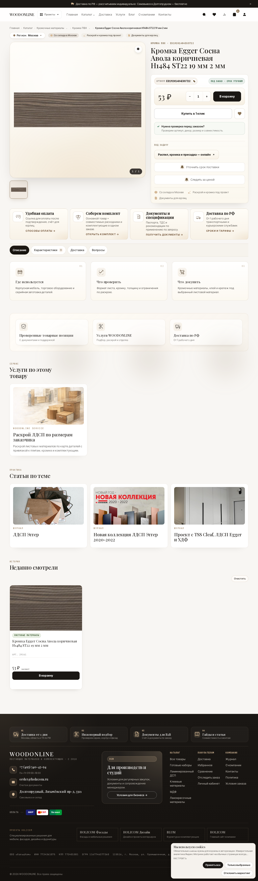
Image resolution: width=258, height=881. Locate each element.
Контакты (164, 14)
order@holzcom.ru (33, 779)
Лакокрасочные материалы (180, 800)
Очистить (240, 578)
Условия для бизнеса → (132, 795)
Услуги (120, 14)
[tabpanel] (129, 280)
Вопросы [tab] (98, 250)
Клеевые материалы (177, 783)
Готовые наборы (181, 765)
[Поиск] (204, 14)
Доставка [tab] (77, 250)
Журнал (231, 759)
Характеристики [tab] (47, 250)
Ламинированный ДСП (182, 773)
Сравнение (205, 771)
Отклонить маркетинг (237, 873)
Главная (72, 14)
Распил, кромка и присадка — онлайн (184, 154)
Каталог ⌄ (88, 14)
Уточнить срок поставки (202, 167)
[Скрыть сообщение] (250, 4)
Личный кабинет (209, 783)
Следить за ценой (202, 179)
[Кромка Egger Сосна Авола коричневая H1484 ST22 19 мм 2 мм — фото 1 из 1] (19, 190)
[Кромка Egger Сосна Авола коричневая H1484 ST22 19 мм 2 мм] (46, 608)
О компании (146, 14)
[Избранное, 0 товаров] (214, 14)
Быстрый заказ (24, 683)
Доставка (105, 14)
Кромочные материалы (50, 27)
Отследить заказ (209, 777)
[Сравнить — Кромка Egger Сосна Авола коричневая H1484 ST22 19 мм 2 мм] (77, 598)
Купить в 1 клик (193, 113)
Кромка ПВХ (79, 27)
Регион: (25, 35)
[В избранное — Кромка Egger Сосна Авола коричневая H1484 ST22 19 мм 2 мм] (239, 113)
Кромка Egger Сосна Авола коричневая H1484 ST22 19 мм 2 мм (44, 643)
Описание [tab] (19, 250)
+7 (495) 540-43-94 (32, 767)
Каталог (28, 27)
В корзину (227, 96)
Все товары (177, 759)
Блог (132, 14)
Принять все (213, 864)
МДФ (173, 792)
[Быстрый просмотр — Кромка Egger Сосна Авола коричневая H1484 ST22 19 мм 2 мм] (70, 590)
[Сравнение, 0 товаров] (224, 14)
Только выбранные (238, 864)
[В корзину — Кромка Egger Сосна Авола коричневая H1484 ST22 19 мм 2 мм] (70, 598)
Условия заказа (236, 783)
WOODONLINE (22, 14)
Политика (232, 777)
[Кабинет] (244, 14)
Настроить (180, 858)
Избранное (205, 765)
